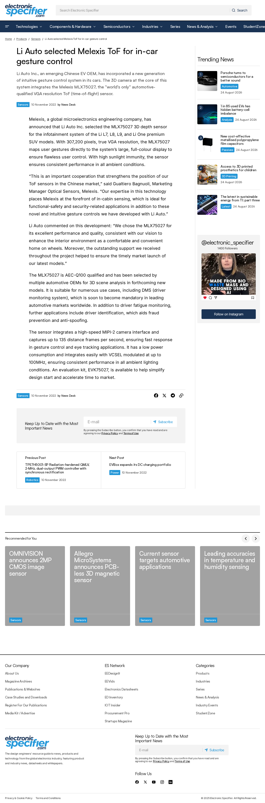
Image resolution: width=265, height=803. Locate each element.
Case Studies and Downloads (26, 697)
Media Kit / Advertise (20, 713)
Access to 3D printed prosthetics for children (238, 168)
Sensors (35, 38)
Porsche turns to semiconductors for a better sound (237, 76)
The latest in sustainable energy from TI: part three (240, 198)
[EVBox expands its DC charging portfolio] (143, 470)
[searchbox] (143, 10)
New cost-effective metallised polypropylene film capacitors (240, 140)
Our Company (17, 665)
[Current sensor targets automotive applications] (165, 586)
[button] (7, 26)
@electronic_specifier (228, 242)
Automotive (229, 86)
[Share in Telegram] (173, 395)
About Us (12, 673)
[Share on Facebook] (156, 395)
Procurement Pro (117, 713)
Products (21, 38)
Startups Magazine (118, 721)
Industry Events (207, 705)
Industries (203, 681)
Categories (205, 665)
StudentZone (205, 713)
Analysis (227, 119)
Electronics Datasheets (121, 689)
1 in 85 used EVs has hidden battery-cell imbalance (235, 109)
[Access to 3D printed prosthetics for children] (207, 175)
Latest (226, 206)
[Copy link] (181, 395)
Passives (227, 150)
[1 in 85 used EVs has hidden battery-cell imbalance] (207, 114)
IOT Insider (112, 705)
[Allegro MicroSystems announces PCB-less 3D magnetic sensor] (100, 586)
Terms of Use (131, 433)
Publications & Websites (22, 689)
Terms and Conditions (48, 798)
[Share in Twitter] (164, 395)
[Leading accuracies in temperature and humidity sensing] (230, 586)
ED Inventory (114, 697)
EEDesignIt (112, 673)
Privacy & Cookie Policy (18, 798)
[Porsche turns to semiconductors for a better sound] (207, 81)
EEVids (110, 681)
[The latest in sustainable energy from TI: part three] (207, 205)
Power (115, 472)
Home (8, 38)
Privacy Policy (109, 433)
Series (200, 689)
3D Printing (229, 176)
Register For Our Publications (26, 705)
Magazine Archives (18, 681)
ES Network (115, 665)
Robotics (32, 480)
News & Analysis (207, 697)
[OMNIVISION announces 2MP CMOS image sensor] (35, 586)
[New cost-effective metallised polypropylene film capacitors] (207, 144)
